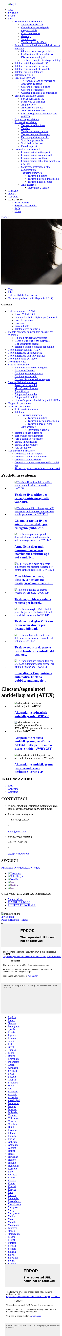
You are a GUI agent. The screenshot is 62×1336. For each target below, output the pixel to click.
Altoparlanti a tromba (32, 107)
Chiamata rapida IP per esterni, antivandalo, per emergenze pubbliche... (31, 524)
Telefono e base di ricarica (34, 131)
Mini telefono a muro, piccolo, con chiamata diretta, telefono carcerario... (34, 579)
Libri (10, 18)
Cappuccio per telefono (27, 119)
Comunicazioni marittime (34, 158)
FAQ (17, 208)
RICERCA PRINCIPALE (22, 905)
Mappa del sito (15, 899)
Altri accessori (28, 184)
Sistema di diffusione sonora (29, 95)
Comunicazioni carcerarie (28, 149)
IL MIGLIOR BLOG (19, 902)
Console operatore (30, 33)
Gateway (26, 36)
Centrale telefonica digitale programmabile (35, 29)
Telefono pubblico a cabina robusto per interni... (33, 600)
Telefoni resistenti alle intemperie (32, 66)
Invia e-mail (7, 916)
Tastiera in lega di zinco (40, 181)
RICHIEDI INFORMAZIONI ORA (20, 867)
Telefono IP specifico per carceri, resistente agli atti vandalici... (32, 498)
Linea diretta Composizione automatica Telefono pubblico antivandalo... (33, 677)
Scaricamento (22, 202)
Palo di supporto (29, 146)
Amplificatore (28, 104)
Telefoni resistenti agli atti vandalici (33, 69)
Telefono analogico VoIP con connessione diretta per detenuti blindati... (34, 625)
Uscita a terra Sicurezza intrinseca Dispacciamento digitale (38, 56)
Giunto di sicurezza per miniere (37, 51)
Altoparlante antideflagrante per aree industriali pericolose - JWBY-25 (34, 768)
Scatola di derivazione (32, 143)
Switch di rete (28, 39)
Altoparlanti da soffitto (33, 110)
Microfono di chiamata (33, 101)
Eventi (11, 15)
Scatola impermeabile (32, 140)
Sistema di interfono (25, 77)
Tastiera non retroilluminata (35, 134)
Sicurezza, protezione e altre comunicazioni (35, 168)
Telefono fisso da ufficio (33, 42)
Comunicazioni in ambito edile (37, 155)
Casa (10, 9)
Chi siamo (13, 190)
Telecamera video (24, 75)
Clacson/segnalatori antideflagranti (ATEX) (30, 298)
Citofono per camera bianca (35, 86)
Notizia (12, 193)
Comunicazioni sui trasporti (35, 152)
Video (18, 211)
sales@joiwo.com (17, 831)
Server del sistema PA (32, 98)
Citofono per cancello (32, 89)
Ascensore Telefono (31, 83)
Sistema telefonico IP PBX (28, 21)
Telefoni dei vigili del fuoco (29, 72)
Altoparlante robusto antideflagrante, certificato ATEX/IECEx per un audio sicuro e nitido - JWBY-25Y (33, 743)
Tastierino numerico (31, 172)
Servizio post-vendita (26, 205)
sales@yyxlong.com (18, 853)
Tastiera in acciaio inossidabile (43, 178)
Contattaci (13, 196)
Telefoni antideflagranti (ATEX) (31, 63)
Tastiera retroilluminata (33, 125)
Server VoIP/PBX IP (32, 24)
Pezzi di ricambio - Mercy (14, 919)
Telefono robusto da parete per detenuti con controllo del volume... (34, 651)
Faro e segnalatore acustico (35, 137)
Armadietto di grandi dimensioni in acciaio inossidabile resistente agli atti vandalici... (32, 552)
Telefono (25, 128)
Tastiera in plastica (37, 175)
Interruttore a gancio (38, 187)
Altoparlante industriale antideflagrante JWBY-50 (32, 714)
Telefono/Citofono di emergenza (38, 80)
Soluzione (13, 12)
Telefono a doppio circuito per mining (41, 60)
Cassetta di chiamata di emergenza (39, 92)
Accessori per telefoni (26, 122)
